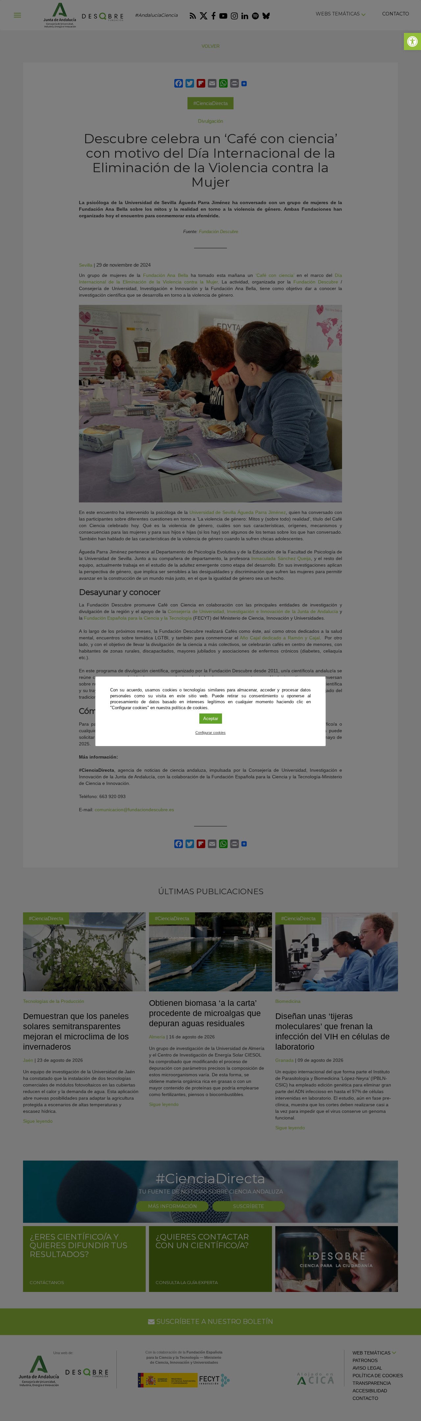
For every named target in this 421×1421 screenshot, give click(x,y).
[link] (412, 41)
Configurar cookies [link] (210, 733)
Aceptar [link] (210, 718)
